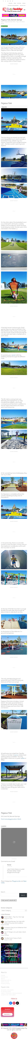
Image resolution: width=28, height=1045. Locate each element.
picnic (16, 755)
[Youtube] (8, 1)
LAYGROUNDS (6, 991)
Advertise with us (6, 980)
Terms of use (5, 982)
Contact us (4, 977)
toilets (23, 758)
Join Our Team (22, 5)
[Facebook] (3, 1)
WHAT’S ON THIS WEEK (8, 995)
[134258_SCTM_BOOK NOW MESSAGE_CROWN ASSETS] (14, 1024)
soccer (14, 355)
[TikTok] (17, 1003)
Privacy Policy (5, 983)
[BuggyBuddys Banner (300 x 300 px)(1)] (11, 953)
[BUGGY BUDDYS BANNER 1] (14, 15)
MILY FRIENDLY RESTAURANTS (12, 993)
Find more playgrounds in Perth (11, 819)
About (15, 3)
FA (2, 993)
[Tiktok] (5, 1)
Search (3, 892)
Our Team (19, 3)
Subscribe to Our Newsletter (13, 5)
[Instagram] (12, 1)
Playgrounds (16, 881)
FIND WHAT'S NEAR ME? (8, 900)
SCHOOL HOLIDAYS (7, 990)
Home (3, 975)
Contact (23, 3)
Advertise (10, 3)
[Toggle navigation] (24, 10)
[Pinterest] (10, 1)
